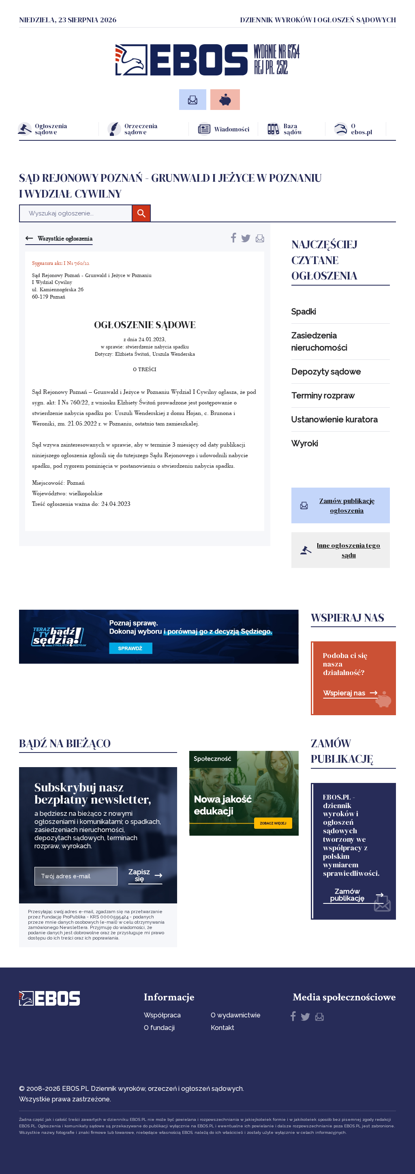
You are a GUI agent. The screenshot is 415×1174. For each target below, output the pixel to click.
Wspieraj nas (344, 693)
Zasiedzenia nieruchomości (319, 342)
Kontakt (222, 1028)
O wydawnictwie (236, 1015)
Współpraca (162, 1015)
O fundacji (159, 1028)
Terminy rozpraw (323, 395)
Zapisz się (139, 875)
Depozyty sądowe (326, 371)
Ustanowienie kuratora (334, 419)
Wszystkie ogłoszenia (65, 238)
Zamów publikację (347, 895)
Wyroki (304, 443)
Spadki (303, 311)
